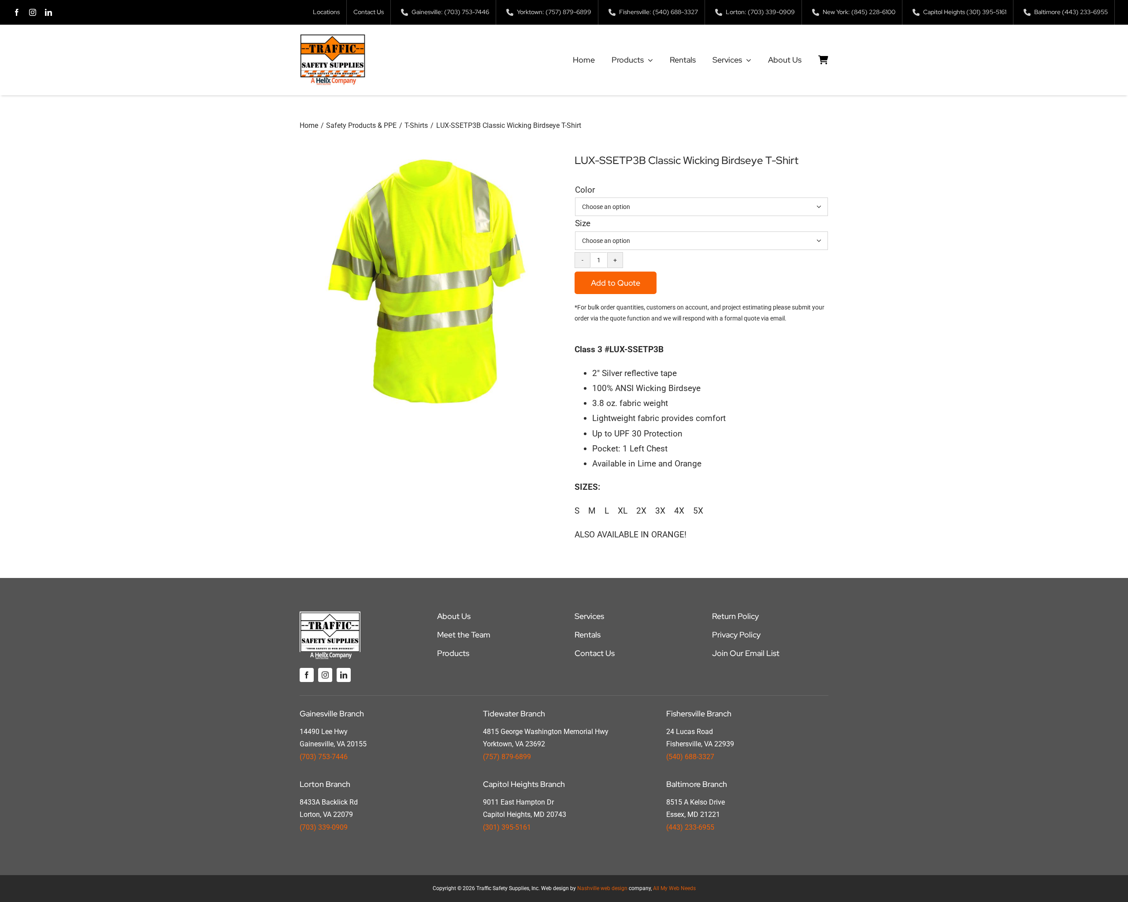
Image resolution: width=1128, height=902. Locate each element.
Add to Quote (615, 283)
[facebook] (16, 12)
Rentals (588, 635)
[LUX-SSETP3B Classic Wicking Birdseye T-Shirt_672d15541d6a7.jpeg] (426, 281)
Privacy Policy (736, 635)
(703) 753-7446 (324, 757)
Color (585, 190)
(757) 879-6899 (507, 757)
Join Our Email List (745, 653)
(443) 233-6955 (690, 827)
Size (582, 223)
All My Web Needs (674, 888)
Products (453, 653)
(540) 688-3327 (690, 757)
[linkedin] (48, 12)
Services (589, 616)
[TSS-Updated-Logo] (333, 38)
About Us (454, 616)
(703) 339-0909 (324, 827)
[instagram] (32, 12)
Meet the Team (463, 635)
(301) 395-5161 (507, 827)
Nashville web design (602, 888)
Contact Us (595, 653)
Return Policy (735, 616)
